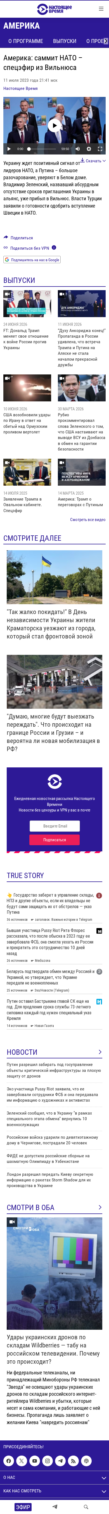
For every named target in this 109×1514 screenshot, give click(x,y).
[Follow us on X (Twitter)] (21, 1461)
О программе (25, 41)
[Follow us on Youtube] (34, 1461)
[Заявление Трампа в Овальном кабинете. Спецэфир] (27, 472)
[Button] (18, 239)
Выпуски (64, 41)
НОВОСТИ (22, 1052)
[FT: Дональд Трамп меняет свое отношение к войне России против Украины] (27, 303)
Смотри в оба (30, 1207)
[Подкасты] (86, 1461)
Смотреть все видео (88, 519)
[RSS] (73, 1461)
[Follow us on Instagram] (47, 1461)
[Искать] (86, 1507)
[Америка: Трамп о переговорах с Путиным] (82, 472)
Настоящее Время (20, 88)
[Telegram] (54, 1507)
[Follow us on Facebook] (8, 1461)
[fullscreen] (100, 148)
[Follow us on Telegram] (60, 1461)
